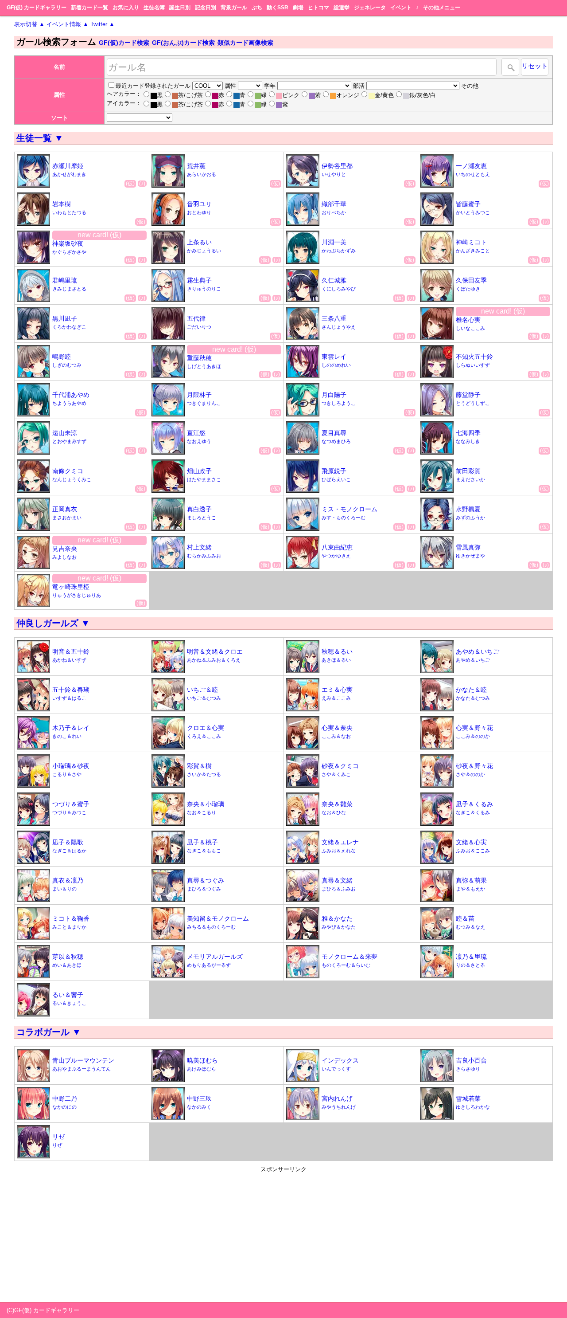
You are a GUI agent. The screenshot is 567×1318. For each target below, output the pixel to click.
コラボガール (48, 1032)
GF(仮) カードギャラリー (36, 7)
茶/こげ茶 (190, 95)
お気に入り (126, 7)
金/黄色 (384, 95)
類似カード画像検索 (245, 42)
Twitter (102, 24)
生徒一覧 (39, 138)
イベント (401, 7)
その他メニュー (441, 7)
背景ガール (234, 7)
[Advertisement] (283, 1235)
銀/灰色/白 (422, 95)
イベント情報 (68, 24)
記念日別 (205, 7)
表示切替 (29, 24)
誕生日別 (179, 7)
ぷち (257, 7)
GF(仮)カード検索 (124, 42)
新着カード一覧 (89, 7)
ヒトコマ (318, 7)
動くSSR (277, 7)
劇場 (298, 7)
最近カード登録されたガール (153, 85)
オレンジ (347, 95)
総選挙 (342, 7)
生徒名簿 (154, 7)
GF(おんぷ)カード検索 (183, 42)
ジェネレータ (370, 7)
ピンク (290, 95)
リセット (534, 66)
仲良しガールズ (53, 623)
